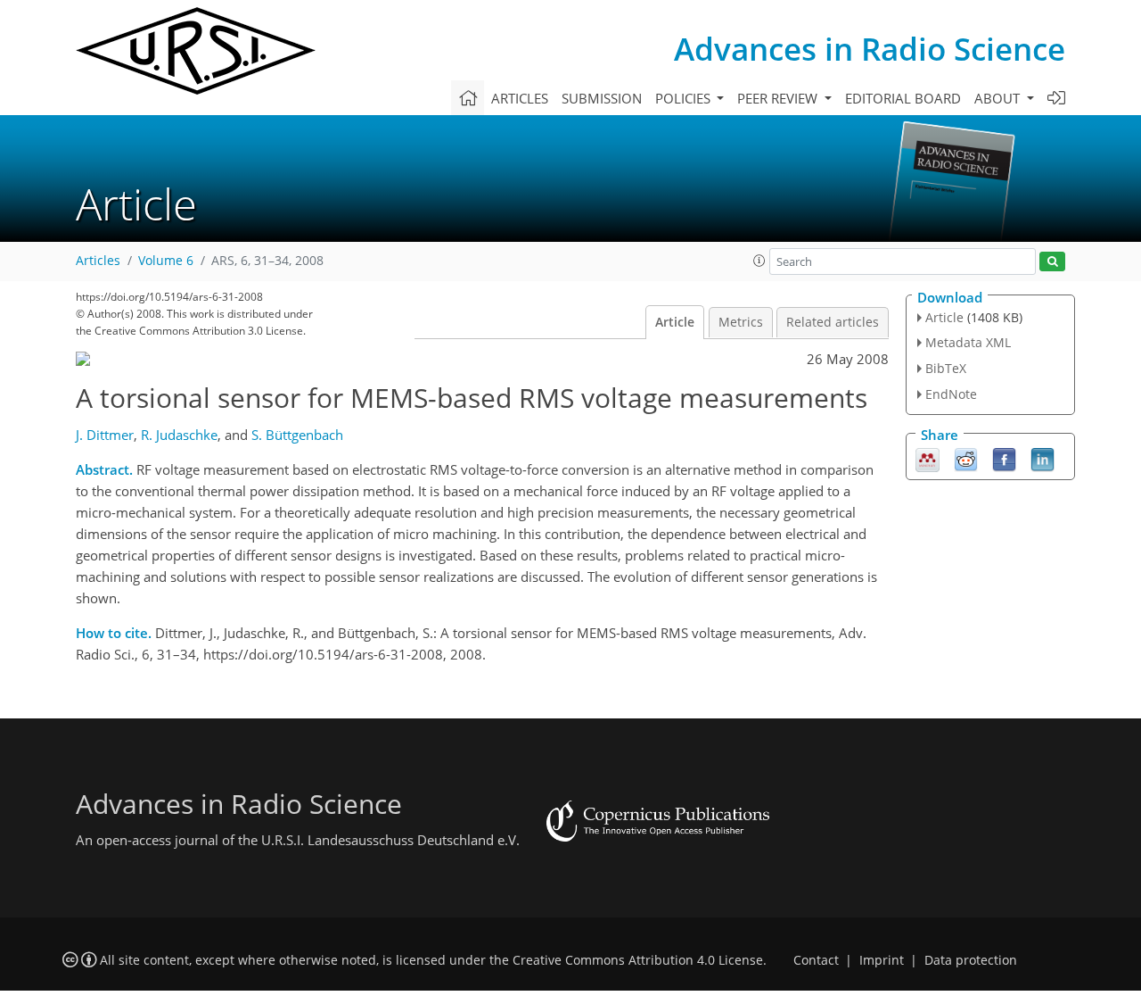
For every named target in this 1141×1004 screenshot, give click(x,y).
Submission (602, 98)
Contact (816, 960)
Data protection (970, 960)
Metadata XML (968, 342)
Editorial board (903, 98)
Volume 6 (165, 261)
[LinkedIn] (1042, 458)
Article (674, 322)
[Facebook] (1004, 458)
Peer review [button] (779, 98)
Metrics (740, 322)
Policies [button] (684, 98)
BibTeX (945, 368)
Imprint (881, 960)
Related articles (832, 322)
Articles (519, 98)
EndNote (951, 394)
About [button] (998, 98)
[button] (759, 261)
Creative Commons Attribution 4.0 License (638, 960)
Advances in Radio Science (869, 49)
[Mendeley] (927, 458)
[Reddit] (966, 458)
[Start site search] (1052, 262)
